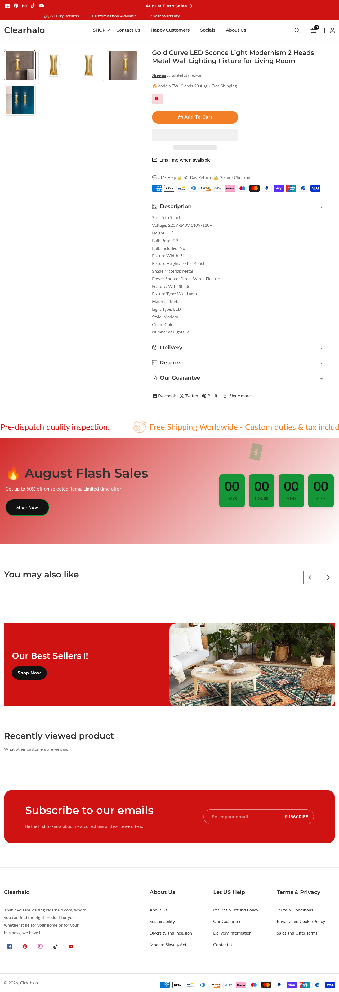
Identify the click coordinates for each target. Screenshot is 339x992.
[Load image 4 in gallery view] (123, 66)
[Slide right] (137, 122)
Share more (240, 395)
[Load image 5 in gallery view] (20, 100)
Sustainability (162, 921)
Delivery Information (232, 932)
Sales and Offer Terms (297, 932)
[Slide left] (6, 56)
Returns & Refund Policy (235, 909)
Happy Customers (170, 30)
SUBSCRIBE (296, 817)
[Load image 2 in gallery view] (54, 66)
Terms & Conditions (295, 909)
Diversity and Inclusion (171, 932)
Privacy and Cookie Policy (301, 921)
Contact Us (128, 30)
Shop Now (27, 507)
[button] (195, 135)
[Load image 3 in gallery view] (89, 66)
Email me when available (185, 160)
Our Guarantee (227, 921)
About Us (236, 30)
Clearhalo (29, 983)
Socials (207, 30)
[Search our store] (299, 30)
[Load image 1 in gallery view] (20, 66)
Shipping (159, 75)
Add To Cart (198, 117)
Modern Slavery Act (168, 944)
